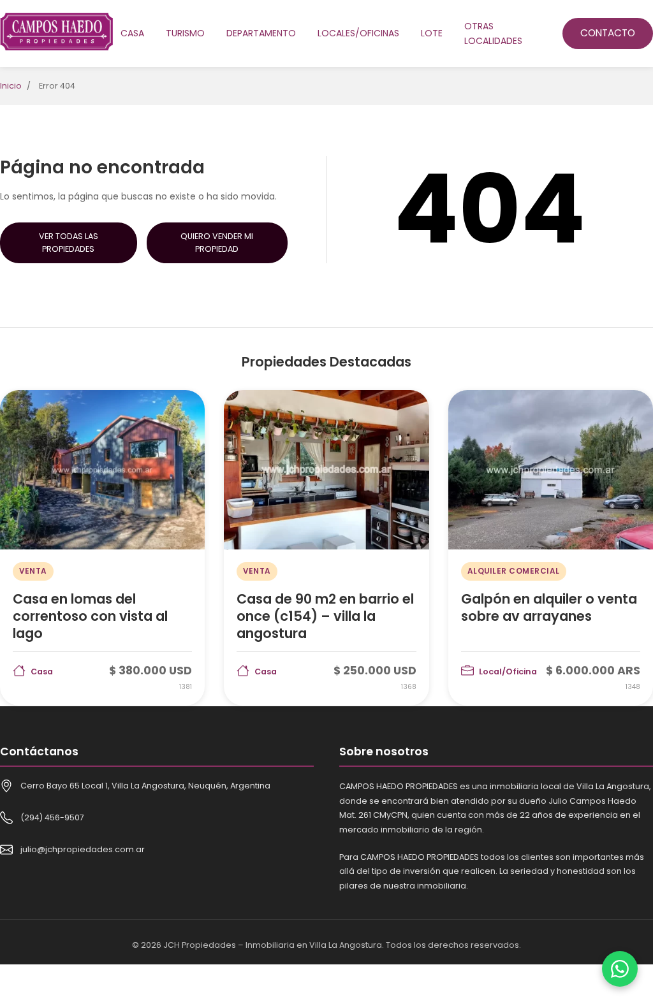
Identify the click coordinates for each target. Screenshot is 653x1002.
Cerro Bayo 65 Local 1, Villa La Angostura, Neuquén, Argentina (145, 785)
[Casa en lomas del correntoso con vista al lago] (102, 548)
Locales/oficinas (358, 33)
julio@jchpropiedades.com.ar (82, 849)
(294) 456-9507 (52, 817)
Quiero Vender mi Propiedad (216, 242)
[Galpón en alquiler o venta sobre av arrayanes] (550, 548)
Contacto (607, 33)
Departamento (261, 33)
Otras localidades (493, 33)
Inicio (11, 85)
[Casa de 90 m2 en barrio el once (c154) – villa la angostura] (326, 548)
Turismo (185, 33)
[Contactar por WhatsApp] (620, 969)
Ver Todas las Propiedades (68, 242)
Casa (132, 33)
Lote (432, 33)
